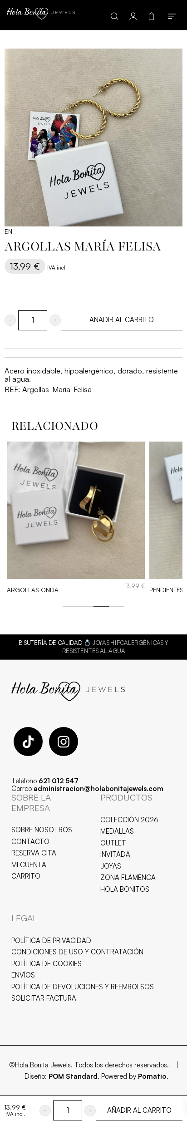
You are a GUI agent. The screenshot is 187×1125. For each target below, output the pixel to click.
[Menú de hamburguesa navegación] (171, 15)
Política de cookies (46, 963)
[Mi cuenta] (133, 15)
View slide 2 (86, 606)
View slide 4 (116, 606)
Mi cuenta (28, 864)
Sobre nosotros (41, 829)
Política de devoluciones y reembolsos (82, 987)
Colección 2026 (129, 820)
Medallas (117, 831)
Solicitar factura (43, 998)
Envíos (23, 975)
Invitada (115, 854)
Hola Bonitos (124, 889)
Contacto (30, 841)
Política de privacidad (51, 940)
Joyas (110, 866)
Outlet (113, 843)
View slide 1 (70, 606)
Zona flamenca (128, 877)
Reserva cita (33, 853)
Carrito (25, 876)
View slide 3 (101, 606)
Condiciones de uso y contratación (77, 952)
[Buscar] (114, 15)
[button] (10, 320)
